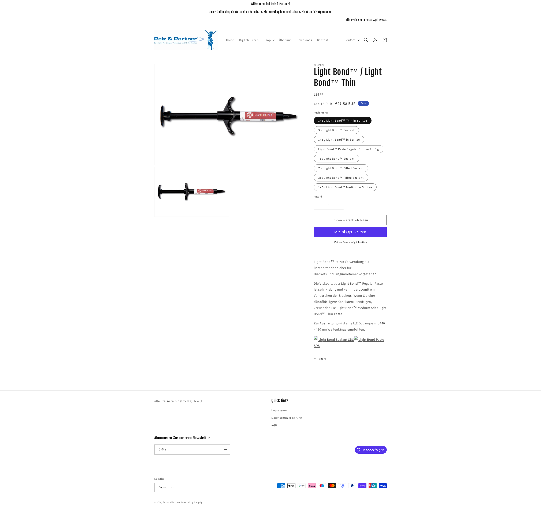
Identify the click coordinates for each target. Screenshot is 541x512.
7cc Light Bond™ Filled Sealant (341, 168)
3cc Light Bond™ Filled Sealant (341, 178)
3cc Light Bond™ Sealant (336, 130)
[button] (268, 40)
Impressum (279, 410)
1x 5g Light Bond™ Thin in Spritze (342, 120)
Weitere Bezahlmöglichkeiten (350, 242)
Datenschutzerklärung (286, 418)
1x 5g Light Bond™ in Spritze (339, 139)
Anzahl (318, 196)
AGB (274, 425)
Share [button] (323, 359)
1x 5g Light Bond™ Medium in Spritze (345, 187)
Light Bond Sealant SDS (336, 339)
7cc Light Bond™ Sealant (336, 159)
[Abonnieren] (225, 449)
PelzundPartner (171, 502)
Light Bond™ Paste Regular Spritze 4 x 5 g (348, 149)
